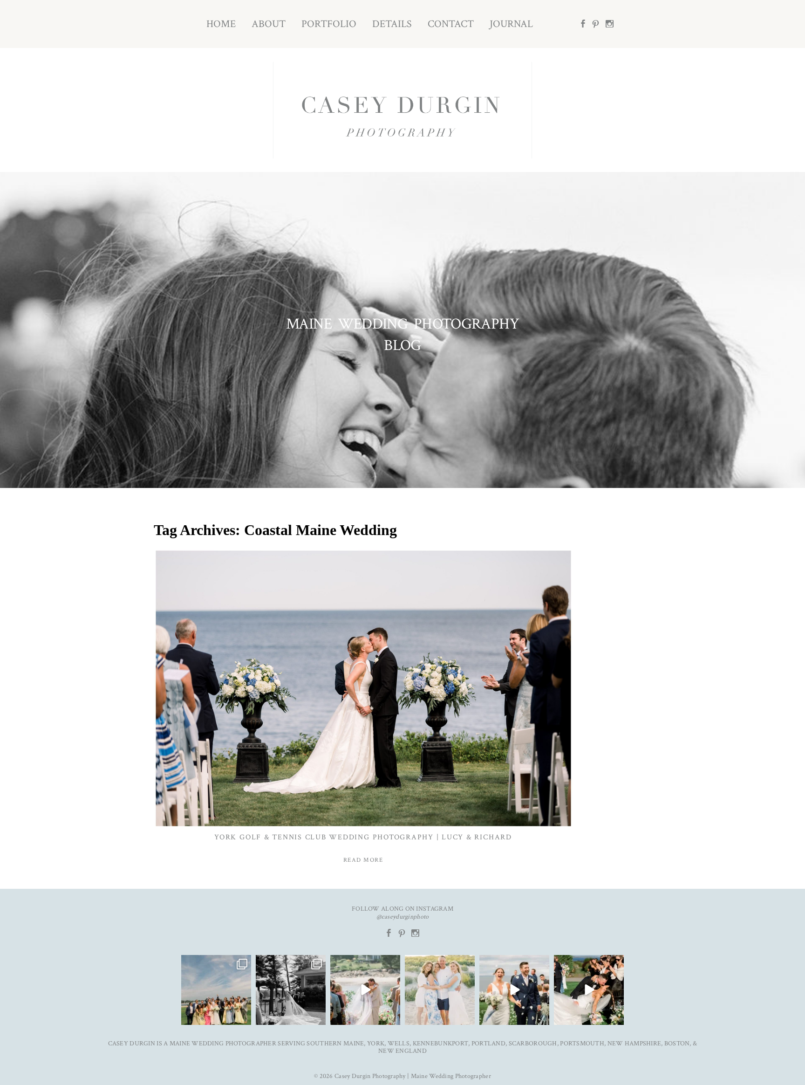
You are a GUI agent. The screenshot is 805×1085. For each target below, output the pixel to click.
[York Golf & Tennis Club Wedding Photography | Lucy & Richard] (363, 688)
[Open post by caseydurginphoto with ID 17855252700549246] (440, 990)
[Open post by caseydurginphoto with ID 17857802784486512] (589, 990)
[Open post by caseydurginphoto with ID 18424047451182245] (291, 990)
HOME (221, 24)
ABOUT (269, 24)
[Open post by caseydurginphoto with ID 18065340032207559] (514, 990)
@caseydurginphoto (402, 917)
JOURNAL (511, 24)
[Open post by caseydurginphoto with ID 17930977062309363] (365, 990)
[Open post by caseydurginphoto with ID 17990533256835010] (216, 990)
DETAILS (392, 24)
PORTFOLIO (328, 24)
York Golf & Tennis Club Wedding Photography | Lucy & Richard (363, 837)
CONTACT (451, 24)
